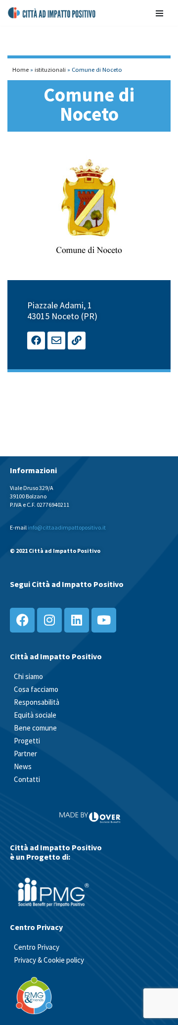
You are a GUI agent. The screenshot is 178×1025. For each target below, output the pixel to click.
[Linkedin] (76, 620)
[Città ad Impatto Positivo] (52, 13)
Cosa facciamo (36, 689)
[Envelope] (56, 340)
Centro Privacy (36, 947)
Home (20, 69)
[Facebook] (36, 340)
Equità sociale (35, 715)
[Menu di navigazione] (159, 12)
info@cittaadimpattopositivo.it (67, 527)
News (23, 766)
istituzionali (50, 69)
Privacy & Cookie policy (49, 960)
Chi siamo (28, 676)
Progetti (27, 740)
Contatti (27, 779)
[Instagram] (49, 620)
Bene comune (35, 727)
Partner (25, 753)
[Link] (77, 340)
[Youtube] (103, 620)
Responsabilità (36, 702)
